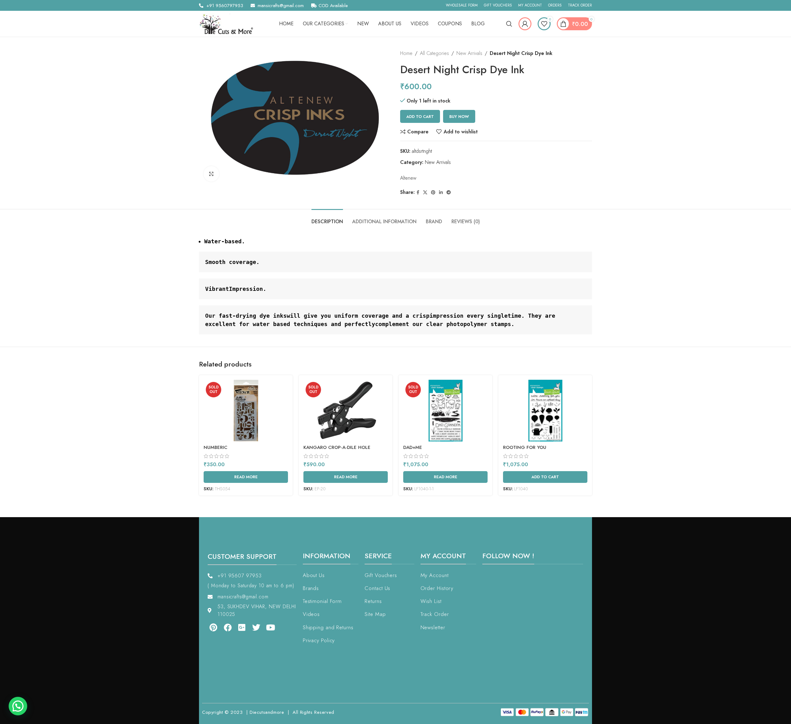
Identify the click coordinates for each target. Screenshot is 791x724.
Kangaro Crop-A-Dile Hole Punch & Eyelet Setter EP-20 (339, 450)
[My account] (525, 24)
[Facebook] (223, 627)
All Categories (434, 53)
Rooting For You (524, 447)
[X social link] (425, 192)
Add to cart (420, 116)
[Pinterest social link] (433, 192)
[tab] (327, 218)
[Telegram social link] (449, 192)
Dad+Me (412, 447)
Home (406, 53)
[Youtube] (266, 627)
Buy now (459, 116)
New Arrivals (469, 53)
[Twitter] (251, 627)
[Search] (509, 24)
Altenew (408, 178)
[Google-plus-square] (237, 627)
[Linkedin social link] (441, 192)
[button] (18, 706)
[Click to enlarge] (211, 174)
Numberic (215, 447)
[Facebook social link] (418, 192)
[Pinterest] (208, 627)
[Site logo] (228, 23)
